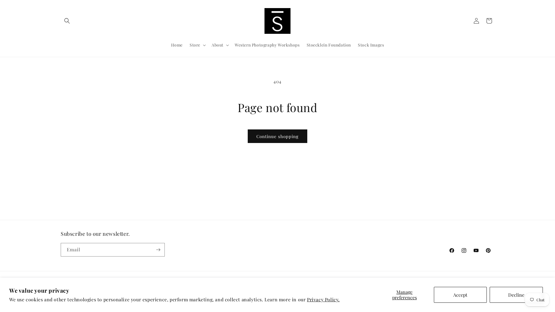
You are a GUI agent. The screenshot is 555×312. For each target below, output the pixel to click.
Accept (460, 295)
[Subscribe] (158, 250)
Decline (516, 295)
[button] (67, 20)
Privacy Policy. (323, 299)
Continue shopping (277, 136)
